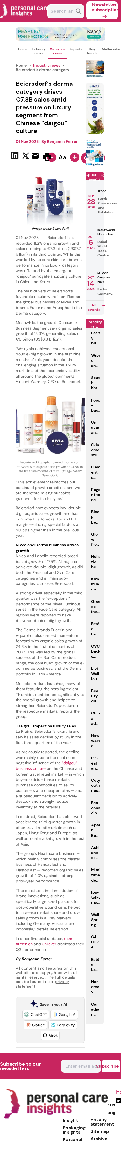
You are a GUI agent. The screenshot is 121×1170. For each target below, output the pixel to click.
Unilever (49, 944)
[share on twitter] (25, 157)
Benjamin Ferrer (62, 141)
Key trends (92, 51)
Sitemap (100, 1131)
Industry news (38, 51)
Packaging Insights (74, 1130)
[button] (35, 1014)
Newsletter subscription (105, 7)
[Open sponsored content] (61, 39)
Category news (57, 51)
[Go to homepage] (56, 1117)
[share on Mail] (35, 156)
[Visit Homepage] (25, 20)
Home (22, 49)
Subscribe (110, 1066)
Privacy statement (102, 1122)
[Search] (78, 12)
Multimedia (111, 49)
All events (94, 307)
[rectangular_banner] (95, 165)
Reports (76, 49)
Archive (99, 1138)
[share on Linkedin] (15, 156)
